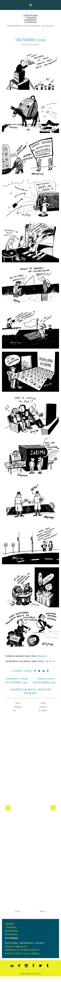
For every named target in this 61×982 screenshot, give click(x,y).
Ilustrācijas (11, 934)
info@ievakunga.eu (16, 946)
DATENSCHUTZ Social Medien (22, 953)
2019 (24, 44)
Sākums (9, 923)
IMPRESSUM (12, 949)
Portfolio (11, 927)
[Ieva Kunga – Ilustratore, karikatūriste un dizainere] (30, 18)
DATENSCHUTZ (30, 949)
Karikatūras (33, 44)
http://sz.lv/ (42, 656)
